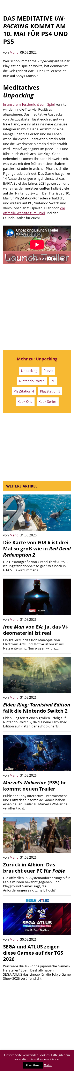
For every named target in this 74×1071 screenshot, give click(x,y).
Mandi (15, 52)
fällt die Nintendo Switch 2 (36, 707)
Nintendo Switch (32, 381)
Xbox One (25, 401)
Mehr (48, 1065)
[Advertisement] (37, 307)
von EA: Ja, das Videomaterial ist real (35, 629)
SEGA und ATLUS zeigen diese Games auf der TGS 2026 (33, 952)
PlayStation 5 (50, 391)
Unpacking (29, 370)
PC (53, 381)
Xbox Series (48, 401)
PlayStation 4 (24, 391)
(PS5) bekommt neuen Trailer (35, 785)
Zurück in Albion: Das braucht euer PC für (34, 867)
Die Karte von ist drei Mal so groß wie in (37, 548)
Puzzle (48, 370)
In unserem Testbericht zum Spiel (29, 104)
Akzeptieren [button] (33, 1065)
